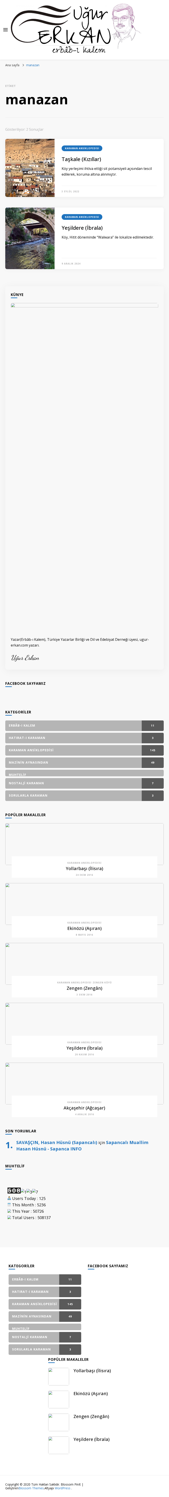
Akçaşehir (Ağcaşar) (84, 1108)
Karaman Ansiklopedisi (82, 148)
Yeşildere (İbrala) (82, 227)
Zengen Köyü (102, 982)
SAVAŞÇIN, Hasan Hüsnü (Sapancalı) (56, 1142)
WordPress (62, 1488)
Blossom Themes (31, 1488)
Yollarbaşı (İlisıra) (84, 868)
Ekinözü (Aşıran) (84, 928)
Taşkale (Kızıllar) (81, 159)
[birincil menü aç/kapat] (5, 29)
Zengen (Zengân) (84, 988)
